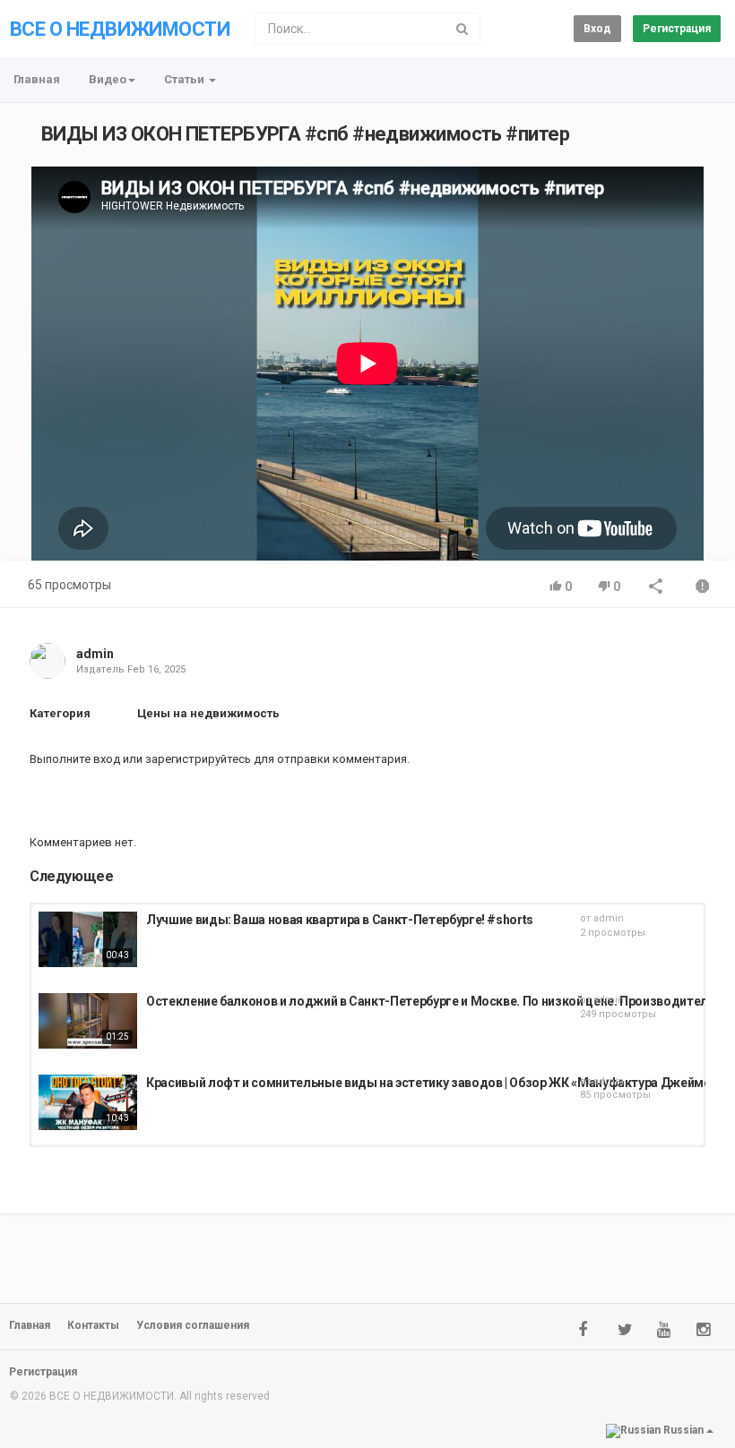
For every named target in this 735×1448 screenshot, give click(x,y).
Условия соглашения (192, 1325)
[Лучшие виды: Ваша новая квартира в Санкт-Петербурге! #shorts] (88, 939)
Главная (36, 79)
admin (95, 654)
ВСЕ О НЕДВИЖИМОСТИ (119, 29)
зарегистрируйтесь (198, 759)
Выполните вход (75, 759)
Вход (597, 28)
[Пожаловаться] (702, 588)
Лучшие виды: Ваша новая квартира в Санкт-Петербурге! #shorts (339, 919)
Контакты (93, 1325)
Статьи (185, 79)
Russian (683, 1430)
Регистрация (677, 28)
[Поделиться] (656, 588)
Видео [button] (107, 79)
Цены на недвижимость (208, 713)
